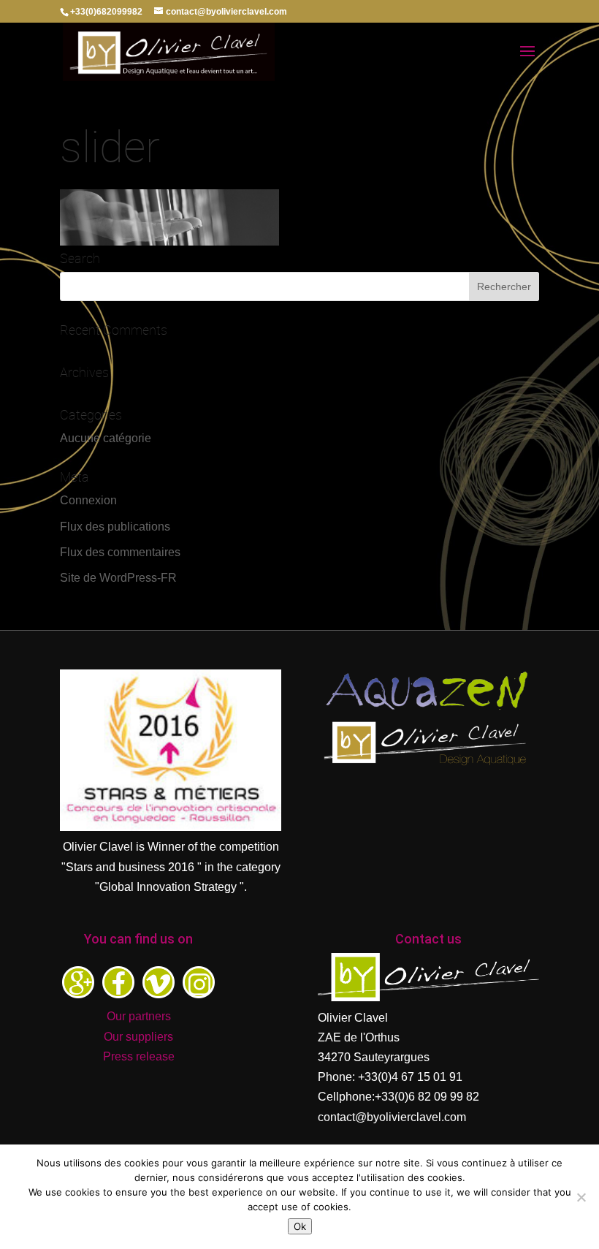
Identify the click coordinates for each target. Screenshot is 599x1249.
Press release (139, 1056)
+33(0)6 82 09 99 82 (427, 1096)
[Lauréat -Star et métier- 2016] (170, 827)
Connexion (88, 500)
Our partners (139, 1016)
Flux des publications (115, 526)
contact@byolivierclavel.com (392, 1117)
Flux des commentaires (120, 552)
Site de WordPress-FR (118, 578)
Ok (300, 1226)
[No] (580, 1197)
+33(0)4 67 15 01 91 (410, 1077)
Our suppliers (138, 1036)
